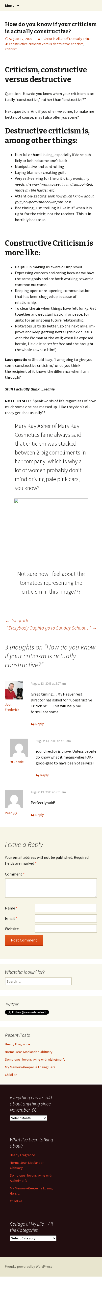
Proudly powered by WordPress (28, 1266)
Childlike (11, 1074)
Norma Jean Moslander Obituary (28, 1052)
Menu (10, 5)
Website (12, 928)
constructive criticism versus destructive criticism (46, 44)
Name (11, 908)
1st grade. (17, 620)
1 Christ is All (50, 38)
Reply (39, 724)
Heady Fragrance (17, 1044)
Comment (15, 874)
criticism (11, 49)
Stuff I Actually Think (76, 38)
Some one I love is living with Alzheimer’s (35, 1059)
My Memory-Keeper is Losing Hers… (32, 1067)
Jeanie (19, 762)
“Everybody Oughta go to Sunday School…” (52, 628)
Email (11, 918)
